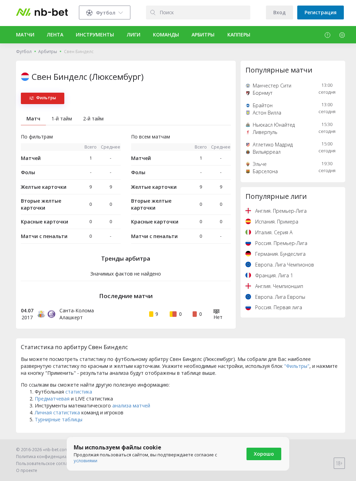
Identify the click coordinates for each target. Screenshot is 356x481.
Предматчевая (52, 398)
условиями (85, 460)
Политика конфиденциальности (49, 456)
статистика (78, 391)
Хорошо (264, 453)
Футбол (24, 51)
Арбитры (47, 51)
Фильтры (46, 98)
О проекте (26, 470)
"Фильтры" (296, 366)
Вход (279, 12)
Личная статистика (57, 412)
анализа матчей (131, 405)
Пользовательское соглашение (49, 463)
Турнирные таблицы (58, 419)
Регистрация (321, 12)
